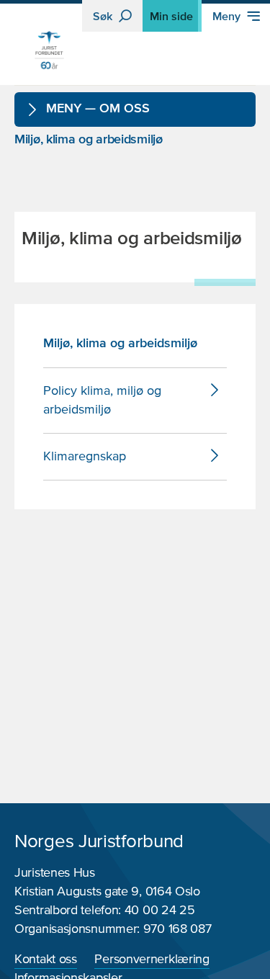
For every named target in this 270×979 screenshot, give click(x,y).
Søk (104, 15)
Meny (227, 15)
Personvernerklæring (151, 959)
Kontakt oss (45, 959)
